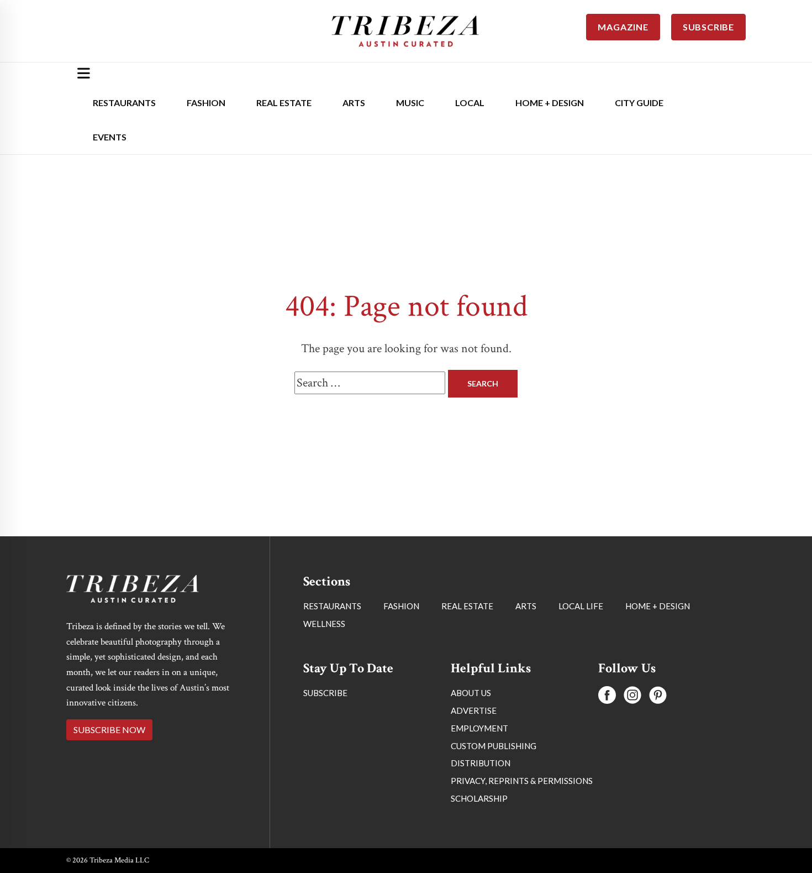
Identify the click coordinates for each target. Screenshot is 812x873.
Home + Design (549, 102)
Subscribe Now (109, 729)
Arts (353, 102)
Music (410, 102)
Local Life (580, 606)
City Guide (639, 102)
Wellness (324, 624)
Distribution (480, 763)
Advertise (474, 710)
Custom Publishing (493, 746)
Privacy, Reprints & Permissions (522, 781)
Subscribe (325, 693)
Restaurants (124, 102)
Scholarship (479, 798)
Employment (479, 728)
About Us (471, 693)
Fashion (206, 102)
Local (469, 102)
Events (109, 137)
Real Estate (284, 102)
